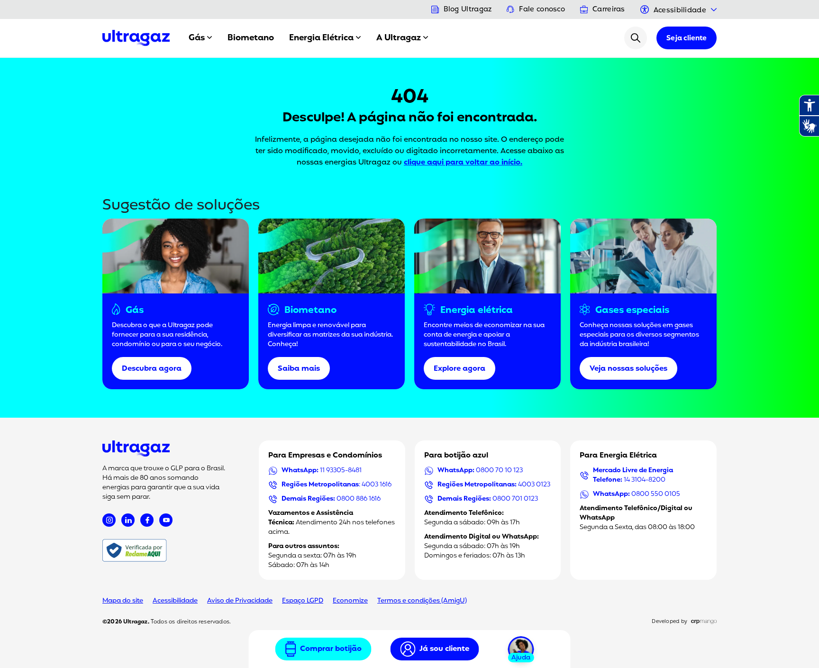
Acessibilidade (175, 601)
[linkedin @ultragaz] (128, 520)
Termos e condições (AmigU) (422, 601)
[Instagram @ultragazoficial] (109, 520)
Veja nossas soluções (628, 369)
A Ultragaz (398, 38)
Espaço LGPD (302, 601)
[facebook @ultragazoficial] (147, 520)
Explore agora (459, 369)
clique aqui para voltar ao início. (463, 162)
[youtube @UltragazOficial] (166, 520)
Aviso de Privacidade (240, 601)
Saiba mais (299, 369)
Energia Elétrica (321, 38)
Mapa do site (122, 601)
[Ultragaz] (136, 38)
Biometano (251, 38)
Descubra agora (152, 369)
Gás (197, 38)
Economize (350, 601)
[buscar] (635, 38)
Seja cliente (686, 38)
